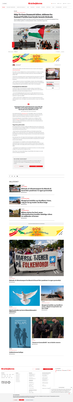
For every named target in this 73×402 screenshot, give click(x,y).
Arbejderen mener (3, 374)
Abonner (21, 166)
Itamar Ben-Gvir (24, 113)
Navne (6, 377)
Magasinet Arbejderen (11, 7)
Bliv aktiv (65, 7)
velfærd (43, 7)
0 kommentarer (11, 51)
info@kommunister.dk (45, 382)
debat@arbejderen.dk (17, 379)
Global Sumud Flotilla (16, 70)
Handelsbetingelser (31, 388)
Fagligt (7, 374)
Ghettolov (48, 7)
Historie (9, 377)
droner (18, 119)
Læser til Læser (3, 377)
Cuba (28, 7)
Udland (22, 197)
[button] (71, 387)
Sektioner (4, 3)
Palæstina (32, 7)
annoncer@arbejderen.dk (18, 381)
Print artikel (57, 51)
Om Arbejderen (59, 7)
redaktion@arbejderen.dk (32, 378)
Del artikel (62, 51)
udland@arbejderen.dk (18, 377)
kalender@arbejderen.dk (18, 380)
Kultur (10, 348)
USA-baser (38, 7)
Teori (11, 377)
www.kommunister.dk (45, 383)
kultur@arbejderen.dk (17, 378)
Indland (15, 11)
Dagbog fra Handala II (21, 7)
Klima (53, 7)
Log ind (69, 3)
